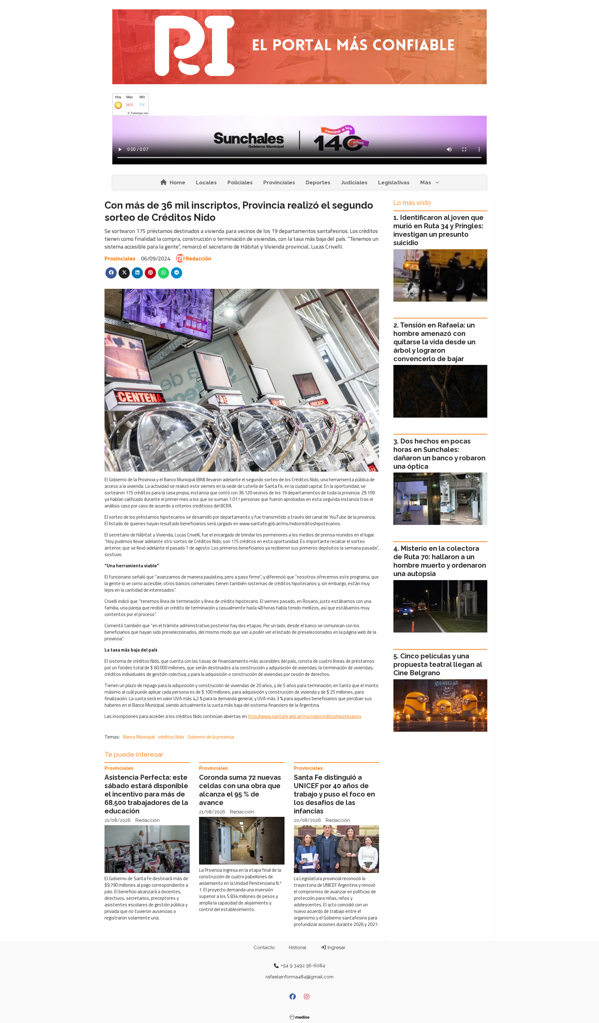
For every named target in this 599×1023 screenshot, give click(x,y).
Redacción (198, 258)
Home (177, 182)
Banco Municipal (139, 737)
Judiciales (354, 182)
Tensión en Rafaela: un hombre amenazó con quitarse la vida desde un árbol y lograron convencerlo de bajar (434, 342)
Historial (297, 947)
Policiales (240, 182)
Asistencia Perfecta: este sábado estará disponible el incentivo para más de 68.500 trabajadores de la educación (146, 794)
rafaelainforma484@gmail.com (299, 977)
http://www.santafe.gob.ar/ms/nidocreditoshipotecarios (304, 716)
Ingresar (335, 947)
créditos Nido (171, 737)
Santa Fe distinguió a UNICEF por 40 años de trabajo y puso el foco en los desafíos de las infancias (334, 794)
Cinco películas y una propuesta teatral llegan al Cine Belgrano (437, 664)
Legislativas (394, 182)
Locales (206, 182)
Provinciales (279, 182)
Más (425, 182)
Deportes (318, 182)
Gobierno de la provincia (210, 737)
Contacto (264, 947)
